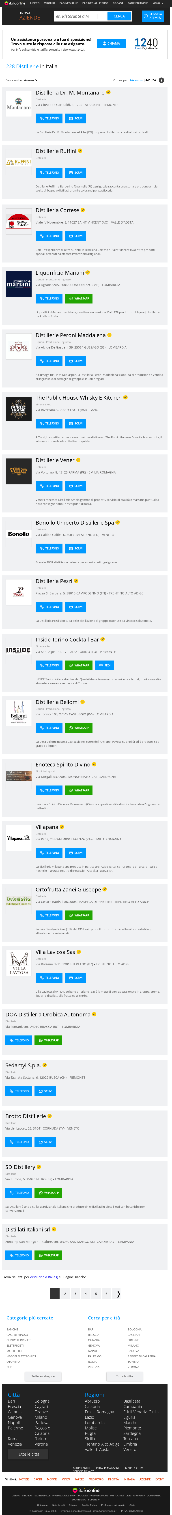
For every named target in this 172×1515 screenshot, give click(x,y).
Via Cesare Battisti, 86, (52, 902)
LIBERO (35, 3)
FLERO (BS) (44, 1179)
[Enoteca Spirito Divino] (19, 775)
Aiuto (132, 1505)
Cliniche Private (18, 1340)
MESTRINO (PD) (88, 535)
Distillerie (41, 99)
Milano (133, 1345)
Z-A (154, 80)
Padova (133, 1351)
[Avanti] (116, 1293)
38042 (73, 902)
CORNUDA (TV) (54, 1128)
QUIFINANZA (154, 1496)
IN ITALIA (129, 1479)
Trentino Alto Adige (102, 1444)
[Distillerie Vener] (19, 471)
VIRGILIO (49, 3)
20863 (64, 285)
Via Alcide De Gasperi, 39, (55, 347)
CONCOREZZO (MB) (85, 285)
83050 (64, 1242)
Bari (91, 1329)
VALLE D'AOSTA (122, 222)
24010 (34, 1026)
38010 (71, 593)
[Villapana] (19, 838)
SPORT (38, 1479)
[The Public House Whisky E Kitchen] (19, 409)
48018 (67, 839)
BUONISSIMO (79, 1500)
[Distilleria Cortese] (19, 221)
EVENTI (159, 1479)
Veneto (129, 1449)
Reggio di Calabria (142, 1356)
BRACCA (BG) (50, 1026)
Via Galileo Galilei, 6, (51, 535)
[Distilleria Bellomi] (19, 713)
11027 (72, 222)
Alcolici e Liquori (45, 771)
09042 (62, 777)
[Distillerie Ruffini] (19, 162)
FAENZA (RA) (82, 839)
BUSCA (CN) (58, 1077)
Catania (94, 1340)
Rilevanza (136, 80)
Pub (9, 1367)
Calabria (92, 1406)
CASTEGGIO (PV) (81, 714)
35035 (71, 535)
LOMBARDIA (111, 285)
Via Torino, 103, (47, 714)
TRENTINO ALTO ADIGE (126, 593)
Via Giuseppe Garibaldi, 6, (55, 105)
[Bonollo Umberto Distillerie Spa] (19, 534)
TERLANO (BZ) (83, 964)
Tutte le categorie (43, 1376)
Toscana (130, 1438)
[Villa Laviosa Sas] (19, 963)
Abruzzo (92, 1401)
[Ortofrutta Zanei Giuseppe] (19, 900)
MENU (156, 3)
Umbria (130, 1444)
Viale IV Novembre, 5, (52, 222)
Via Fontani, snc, (17, 1026)
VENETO (108, 535)
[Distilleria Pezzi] (19, 592)
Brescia (93, 1335)
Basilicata (131, 1401)
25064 (78, 347)
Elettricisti (15, 1345)
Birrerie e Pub (43, 404)
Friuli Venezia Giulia (141, 1411)
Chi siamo (42, 1505)
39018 (66, 964)
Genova (94, 1345)
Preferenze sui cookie (113, 1505)
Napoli (93, 1351)
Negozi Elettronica (21, 1356)
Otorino (13, 1362)
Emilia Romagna (99, 1411)
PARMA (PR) (78, 472)
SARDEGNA (107, 777)
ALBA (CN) (93, 105)
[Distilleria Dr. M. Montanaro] (19, 103)
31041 (37, 1128)
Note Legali (58, 1505)
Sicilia (90, 1438)
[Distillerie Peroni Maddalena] (19, 346)
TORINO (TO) (88, 652)
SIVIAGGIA (139, 1496)
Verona (133, 1367)
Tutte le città (124, 1376)
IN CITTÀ (113, 1479)
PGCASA (118, 3)
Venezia (93, 1367)
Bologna (135, 1329)
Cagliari (134, 1335)
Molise (91, 1428)
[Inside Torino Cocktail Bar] (19, 650)
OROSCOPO (96, 1479)
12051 (79, 105)
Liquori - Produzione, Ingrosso (53, 279)
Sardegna (132, 1433)
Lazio (89, 1417)
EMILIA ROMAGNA (102, 472)
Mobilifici (14, 1351)
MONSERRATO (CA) (82, 777)
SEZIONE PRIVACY (83, 1471)
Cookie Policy (89, 1505)
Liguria (129, 1417)
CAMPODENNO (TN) (91, 593)
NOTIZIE (24, 1479)
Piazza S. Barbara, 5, (51, 593)
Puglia (90, 1433)
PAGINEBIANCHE (138, 3)
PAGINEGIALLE (69, 3)
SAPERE (79, 1479)
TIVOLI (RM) (79, 410)
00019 (64, 410)
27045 (63, 714)
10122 (72, 652)
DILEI (128, 1496)
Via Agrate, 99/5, (48, 285)
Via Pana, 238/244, (49, 839)
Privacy (73, 1505)
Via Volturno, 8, (47, 472)
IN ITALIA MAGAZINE (107, 1468)
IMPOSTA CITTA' (134, 1468)
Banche (12, 1329)
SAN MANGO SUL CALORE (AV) (93, 1242)
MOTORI (52, 1479)
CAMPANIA (126, 1242)
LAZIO (94, 410)
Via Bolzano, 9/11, (49, 964)
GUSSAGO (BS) (95, 347)
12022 (43, 1077)
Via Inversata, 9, (48, 410)
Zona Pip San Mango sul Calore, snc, (32, 1242)
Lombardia (95, 1422)
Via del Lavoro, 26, (19, 1128)
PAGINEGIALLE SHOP (95, 3)
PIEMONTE (110, 105)
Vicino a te (30, 80)
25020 (30, 1179)
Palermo (94, 1356)
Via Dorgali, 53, (47, 777)
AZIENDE (145, 1479)
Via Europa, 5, (15, 1179)
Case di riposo (17, 1335)
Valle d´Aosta (97, 1449)
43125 (63, 472)
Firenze (133, 1340)
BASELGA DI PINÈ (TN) (95, 902)
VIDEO (66, 1479)
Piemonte (132, 1428)
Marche (130, 1422)
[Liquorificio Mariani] (19, 284)
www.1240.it (77, 49)
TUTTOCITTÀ (117, 1496)
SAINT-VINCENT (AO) (93, 222)
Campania (132, 1406)
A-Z (147, 80)
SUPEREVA (94, 1500)
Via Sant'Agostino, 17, (52, 652)
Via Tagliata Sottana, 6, (22, 1077)
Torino (133, 1362)
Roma (92, 1362)
